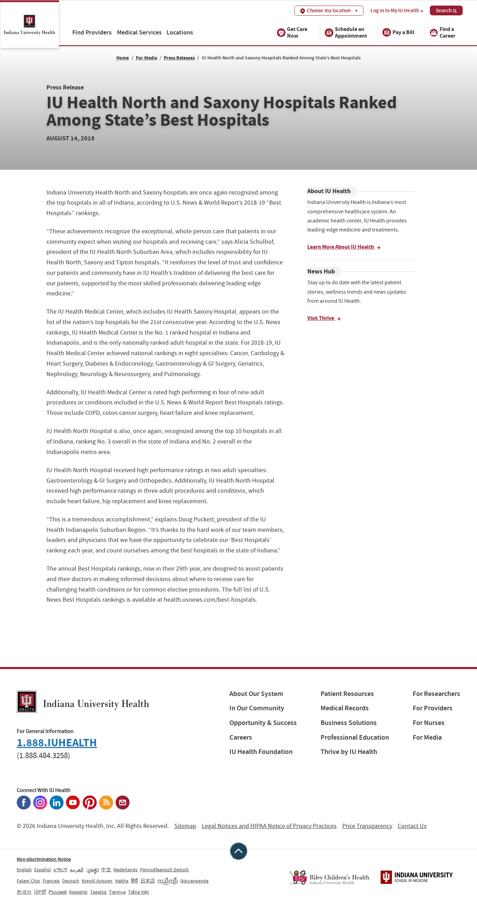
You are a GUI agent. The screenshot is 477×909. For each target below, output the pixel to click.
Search (444, 10)
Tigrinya (117, 892)
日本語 (147, 881)
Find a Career (447, 32)
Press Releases (179, 57)
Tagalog (98, 892)
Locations (180, 32)
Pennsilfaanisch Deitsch (164, 869)
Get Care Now (297, 32)
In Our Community (256, 708)
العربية (76, 869)
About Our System (256, 694)
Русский (58, 892)
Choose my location (329, 10)
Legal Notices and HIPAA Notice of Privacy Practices (269, 826)
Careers (240, 737)
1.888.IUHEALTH (57, 742)
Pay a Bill (403, 32)
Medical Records (345, 708)
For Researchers (436, 694)
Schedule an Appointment (351, 32)
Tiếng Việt (138, 892)
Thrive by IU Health (349, 752)
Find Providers (92, 32)
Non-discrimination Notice (44, 859)
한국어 (24, 892)
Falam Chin (28, 881)
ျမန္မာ (92, 869)
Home (122, 57)
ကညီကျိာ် (167, 881)
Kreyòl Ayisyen (97, 881)
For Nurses (429, 723)
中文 (106, 869)
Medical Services (139, 32)
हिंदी (134, 881)
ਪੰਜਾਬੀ (40, 892)
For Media (146, 57)
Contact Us (412, 826)
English (24, 869)
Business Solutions (349, 723)
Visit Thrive (321, 318)
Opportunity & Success (263, 723)
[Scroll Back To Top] (238, 851)
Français (51, 881)
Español (42, 869)
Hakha (122, 881)
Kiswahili (78, 892)
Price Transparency (367, 826)
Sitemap (185, 826)
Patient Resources (347, 694)
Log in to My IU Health (394, 10)
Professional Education (355, 737)
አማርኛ (60, 869)
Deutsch (70, 881)
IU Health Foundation (261, 752)
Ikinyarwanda (194, 881)
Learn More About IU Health (341, 246)
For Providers (433, 708)
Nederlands (125, 869)
